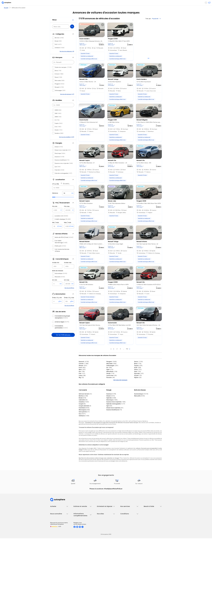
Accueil (6, 13)
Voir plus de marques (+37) (67, 99)
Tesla (137, 391)
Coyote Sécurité (124, 537)
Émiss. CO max (69, 303)
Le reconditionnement (79, 558)
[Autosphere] (42, 3)
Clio (58, 131)
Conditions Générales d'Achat (128, 570)
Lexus (82, 381)
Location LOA (61, 221)
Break (58, 46)
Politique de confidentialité (127, 558)
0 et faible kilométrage (61, 247)
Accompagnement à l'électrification (125, 540)
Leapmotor (139, 387)
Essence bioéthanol (62, 165)
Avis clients (53, 561)
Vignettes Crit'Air (78, 560)
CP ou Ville (55, 189)
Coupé (82, 418)
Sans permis (84, 426)
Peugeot (59, 88)
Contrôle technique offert (103, 534)
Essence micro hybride (64, 168)
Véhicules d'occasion (55, 525)
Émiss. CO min (57, 303)
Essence (59, 161)
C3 (57, 125)
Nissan (83, 371)
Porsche (110, 383)
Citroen (59, 79)
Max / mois (67, 227)
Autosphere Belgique (102, 564)
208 (58, 118)
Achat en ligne (62, 327)
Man (109, 395)
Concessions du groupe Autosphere (62, 322)
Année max (67, 267)
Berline (59, 42)
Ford (82, 373)
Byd (81, 391)
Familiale (84, 422)
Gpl (57, 171)
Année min (55, 267)
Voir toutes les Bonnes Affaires (62, 255)
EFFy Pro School (101, 558)
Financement (123, 525)
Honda (109, 391)
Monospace (84, 424)
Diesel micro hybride (63, 155)
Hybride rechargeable (63, 178)
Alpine (137, 383)
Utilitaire (59, 52)
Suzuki (138, 381)
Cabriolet (83, 414)
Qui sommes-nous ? (55, 556)
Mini (82, 375)
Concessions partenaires (61, 332)
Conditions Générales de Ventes (128, 567)
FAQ (145, 528)
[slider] (56, 202)
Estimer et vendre (71, 9)
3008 (58, 121)
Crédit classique (63, 224)
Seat (137, 377)
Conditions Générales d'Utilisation (129, 556)
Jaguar (110, 387)
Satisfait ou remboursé (126, 531)
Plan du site (123, 575)
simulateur (108, 463)
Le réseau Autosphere (103, 561)
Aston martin (139, 393)
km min (54, 285)
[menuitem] (52, 9)
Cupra (82, 385)
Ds (109, 373)
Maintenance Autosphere (103, 528)
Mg (81, 383)
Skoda (110, 379)
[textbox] (68, 198)
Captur (58, 128)
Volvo (138, 375)
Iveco (81, 393)
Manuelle (60, 281)
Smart (137, 389)
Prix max (66, 211)
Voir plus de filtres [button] (69, 292)
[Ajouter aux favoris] (102, 30)
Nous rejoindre (54, 567)
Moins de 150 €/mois (64, 242)
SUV (58, 49)
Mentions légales (125, 572)
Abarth (109, 389)
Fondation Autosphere (103, 556)
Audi (137, 373)
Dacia (58, 82)
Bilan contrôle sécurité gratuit (105, 531)
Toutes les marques (63, 72)
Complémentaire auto (126, 534)
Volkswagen (60, 95)
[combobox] (63, 193)
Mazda (110, 385)
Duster (58, 135)
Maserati (83, 389)
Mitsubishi (111, 377)
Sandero (59, 138)
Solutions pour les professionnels (129, 544)
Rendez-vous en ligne (102, 525)
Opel (109, 375)
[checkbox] (53, 43)
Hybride (59, 175)
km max (66, 285)
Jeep (81, 387)
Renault (59, 92)
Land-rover (111, 381)
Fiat (82, 379)
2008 (58, 115)
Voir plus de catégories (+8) (67, 56)
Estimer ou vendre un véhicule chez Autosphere (81, 526)
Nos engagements (55, 558)
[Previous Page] (104, 354)
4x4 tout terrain (85, 408)
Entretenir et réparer (95, 9)
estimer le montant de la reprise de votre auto (128, 474)
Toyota (138, 371)
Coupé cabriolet (85, 420)
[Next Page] (136, 354)
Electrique (60, 158)
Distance (55, 198)
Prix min (54, 211)
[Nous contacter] (174, 3)
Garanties (123, 528)
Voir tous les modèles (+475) (66, 142)
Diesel (59, 151)
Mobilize (110, 393)
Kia (82, 377)
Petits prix (60, 251)
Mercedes (59, 85)
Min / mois (55, 227)
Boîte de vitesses (57, 276)
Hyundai (139, 379)
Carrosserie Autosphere (103, 537)
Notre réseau (137, 9)
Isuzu (82, 395)
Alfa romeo (139, 385)
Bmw (58, 75)
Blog (98, 571)
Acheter (52, 9)
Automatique (61, 278)
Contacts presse (54, 564)
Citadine (84, 416)
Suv (82, 428)
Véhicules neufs (54, 528)
